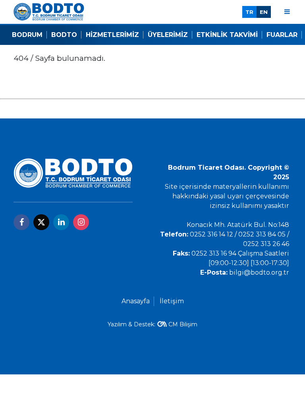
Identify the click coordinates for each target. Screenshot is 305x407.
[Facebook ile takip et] (21, 222)
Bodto (64, 35)
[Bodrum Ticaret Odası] (49, 11)
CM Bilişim (182, 324)
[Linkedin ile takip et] (61, 222)
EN (264, 12)
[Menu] (287, 12)
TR (249, 12)
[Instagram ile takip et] (81, 222)
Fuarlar (281, 35)
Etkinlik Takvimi (227, 35)
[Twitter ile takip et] (41, 222)
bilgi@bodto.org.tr (259, 272)
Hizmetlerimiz (112, 35)
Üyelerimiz (168, 35)
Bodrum (27, 35)
